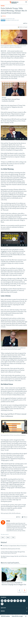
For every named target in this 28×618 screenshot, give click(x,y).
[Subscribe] (2, 604)
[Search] (26, 616)
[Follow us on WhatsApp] (24, 600)
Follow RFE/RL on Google (17, 616)
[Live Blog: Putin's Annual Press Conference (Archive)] (14, 89)
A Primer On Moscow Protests (10, 234)
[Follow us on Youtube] (2, 600)
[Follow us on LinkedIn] (21, 600)
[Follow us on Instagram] (8, 600)
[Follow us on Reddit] (5, 600)
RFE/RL (4, 16)
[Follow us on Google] (11, 600)
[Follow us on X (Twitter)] (14, 600)
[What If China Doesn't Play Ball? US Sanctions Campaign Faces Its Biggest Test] (14, 574)
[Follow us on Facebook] (18, 600)
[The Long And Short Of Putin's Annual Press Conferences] (14, 426)
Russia (2, 5)
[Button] (25, 23)
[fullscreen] (25, 138)
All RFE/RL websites (5, 616)
